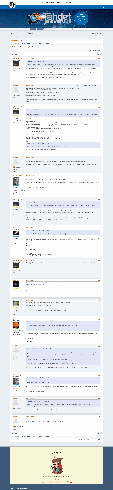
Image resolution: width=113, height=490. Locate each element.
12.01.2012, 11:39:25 (30, 416)
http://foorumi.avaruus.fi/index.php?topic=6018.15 (38, 305)
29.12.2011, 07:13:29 (30, 157)
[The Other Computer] (13, 336)
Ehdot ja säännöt (93, 486)
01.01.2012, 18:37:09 (30, 398)
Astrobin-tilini (29, 341)
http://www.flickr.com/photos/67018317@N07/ (36, 312)
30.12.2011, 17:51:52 (30, 260)
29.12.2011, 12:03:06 (30, 175)
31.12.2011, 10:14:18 (30, 318)
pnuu (15, 228)
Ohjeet (87, 486)
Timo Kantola (18, 58)
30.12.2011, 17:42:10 (30, 227)
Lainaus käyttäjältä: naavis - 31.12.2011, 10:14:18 (38, 377)
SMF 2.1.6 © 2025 (13, 486)
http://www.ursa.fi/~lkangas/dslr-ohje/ (35, 284)
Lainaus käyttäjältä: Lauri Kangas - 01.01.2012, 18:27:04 (40, 401)
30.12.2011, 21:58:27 (30, 280)
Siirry (80, 439)
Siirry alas (14, 54)
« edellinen (91, 50)
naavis (16, 319)
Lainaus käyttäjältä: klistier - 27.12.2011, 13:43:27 (38, 61)
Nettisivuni (28, 340)
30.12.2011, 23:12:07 (30, 300)
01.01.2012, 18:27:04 (30, 374)
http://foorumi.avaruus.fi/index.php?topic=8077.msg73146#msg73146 (43, 138)
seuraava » (98, 50)
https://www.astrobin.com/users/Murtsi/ (34, 292)
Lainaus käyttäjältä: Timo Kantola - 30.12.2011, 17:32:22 (40, 230)
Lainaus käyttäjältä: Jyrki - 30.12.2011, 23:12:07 (38, 322)
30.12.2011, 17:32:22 (30, 199)
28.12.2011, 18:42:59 (30, 85)
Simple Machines (21, 486)
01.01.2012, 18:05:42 (30, 345)
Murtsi (16, 280)
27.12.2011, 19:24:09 (30, 58)
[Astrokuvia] (13, 312)
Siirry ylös (14, 433)
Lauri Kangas (18, 175)
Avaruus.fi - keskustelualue (22, 33)
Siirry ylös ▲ (100, 486)
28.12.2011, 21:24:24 (30, 106)
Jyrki (15, 300)
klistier (16, 85)
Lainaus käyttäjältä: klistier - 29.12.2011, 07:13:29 (38, 202)
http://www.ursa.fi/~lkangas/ (38, 187)
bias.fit (58, 248)
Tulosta (99, 54)
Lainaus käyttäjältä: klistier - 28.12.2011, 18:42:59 (38, 110)
